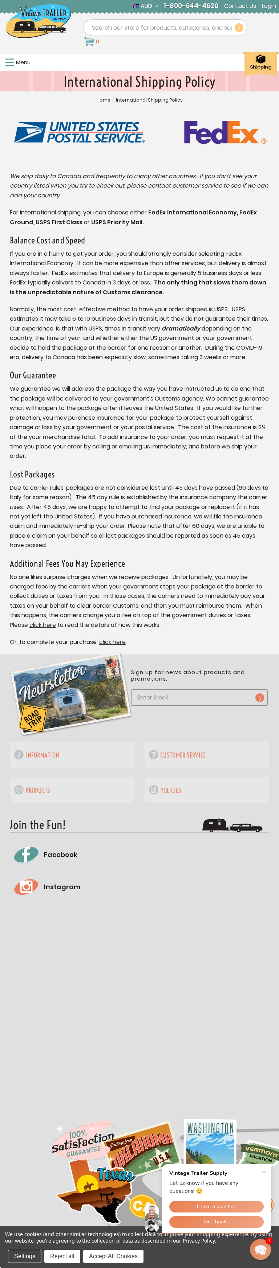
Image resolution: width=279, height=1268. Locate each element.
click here (42, 625)
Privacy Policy (198, 1240)
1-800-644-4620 (190, 5)
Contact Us (240, 6)
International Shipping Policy (149, 100)
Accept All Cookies (113, 1256)
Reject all (62, 1256)
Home (103, 100)
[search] (239, 27)
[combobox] (165, 27)
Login (269, 6)
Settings (24, 1256)
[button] (260, 1249)
